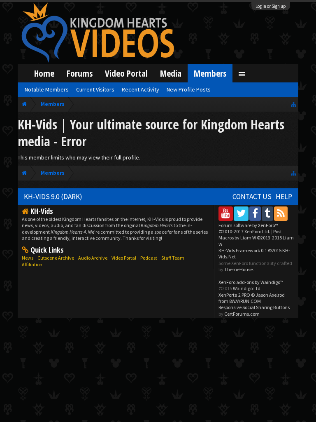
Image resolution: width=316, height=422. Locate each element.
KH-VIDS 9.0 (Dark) (53, 196)
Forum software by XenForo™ (248, 228)
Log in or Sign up (271, 6)
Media (170, 73)
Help (284, 196)
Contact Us (252, 196)
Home (44, 73)
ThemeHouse (238, 269)
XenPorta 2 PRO (234, 295)
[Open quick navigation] (293, 104)
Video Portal (126, 73)
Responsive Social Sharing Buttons (254, 307)
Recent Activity (140, 89)
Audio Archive (92, 258)
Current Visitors (95, 89)
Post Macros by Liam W (256, 237)
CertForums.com (242, 314)
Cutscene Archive (55, 258)
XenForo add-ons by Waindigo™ (250, 282)
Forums (80, 73)
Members (210, 73)
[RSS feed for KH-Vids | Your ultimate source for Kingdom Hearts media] (281, 213)
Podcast (148, 258)
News (27, 258)
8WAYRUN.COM (245, 301)
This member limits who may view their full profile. (79, 157)
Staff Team (172, 258)
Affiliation (32, 264)
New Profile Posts (189, 89)
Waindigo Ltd (246, 288)
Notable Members (47, 89)
